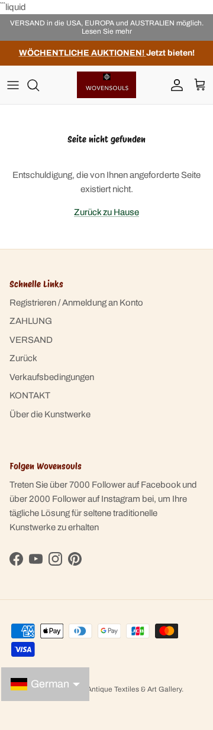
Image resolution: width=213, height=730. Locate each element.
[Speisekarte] (13, 85)
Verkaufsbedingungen (51, 377)
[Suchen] (39, 85)
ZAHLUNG (30, 321)
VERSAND (31, 340)
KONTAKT (29, 395)
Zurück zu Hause (106, 212)
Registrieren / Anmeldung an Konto (76, 302)
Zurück (23, 358)
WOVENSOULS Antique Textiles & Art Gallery (108, 689)
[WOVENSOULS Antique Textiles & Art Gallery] (106, 85)
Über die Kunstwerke (50, 414)
